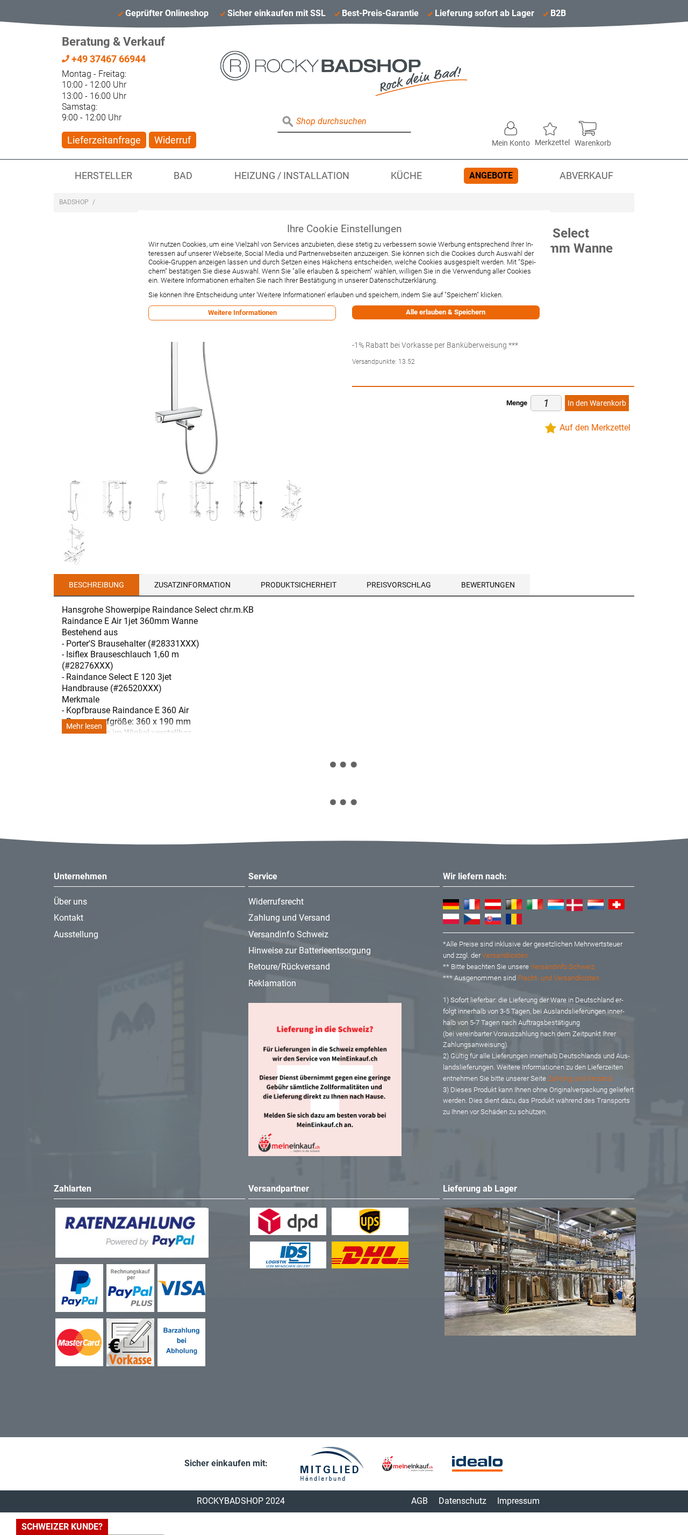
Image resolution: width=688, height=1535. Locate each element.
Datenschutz (462, 1501)
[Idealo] (477, 1463)
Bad (183, 175)
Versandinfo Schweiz (288, 934)
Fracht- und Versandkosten (558, 978)
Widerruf (172, 140)
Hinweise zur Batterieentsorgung (309, 950)
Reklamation (272, 983)
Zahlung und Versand (289, 918)
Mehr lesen (84, 726)
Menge (516, 403)
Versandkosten (505, 955)
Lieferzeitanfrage (104, 140)
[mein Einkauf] (407, 1463)
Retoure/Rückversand (289, 967)
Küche (406, 175)
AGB (419, 1501)
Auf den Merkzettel (595, 427)
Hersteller (103, 175)
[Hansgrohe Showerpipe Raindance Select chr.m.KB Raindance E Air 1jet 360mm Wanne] (74, 500)
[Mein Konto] (511, 126)
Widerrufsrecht (276, 901)
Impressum (518, 1501)
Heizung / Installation (291, 175)
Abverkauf (586, 175)
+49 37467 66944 (107, 58)
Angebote (491, 175)
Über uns (70, 901)
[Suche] (288, 122)
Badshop (74, 202)
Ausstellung (76, 934)
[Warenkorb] (593, 126)
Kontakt (68, 918)
